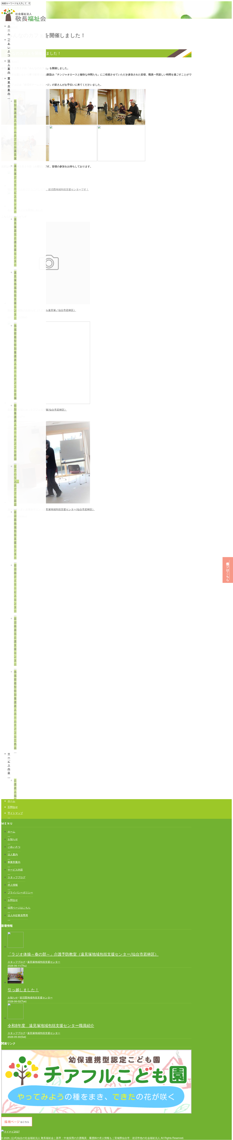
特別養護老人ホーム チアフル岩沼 (15, 432)
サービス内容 (9, 763)
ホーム (9, 29)
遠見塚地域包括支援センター (15, 295)
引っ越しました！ (23, 990)
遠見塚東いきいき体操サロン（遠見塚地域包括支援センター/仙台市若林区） (51, 509)
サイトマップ (15, 813)
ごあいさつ (9, 47)
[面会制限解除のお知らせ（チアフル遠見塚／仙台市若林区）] (49, 303)
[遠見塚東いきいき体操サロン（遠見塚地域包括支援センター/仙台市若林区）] (49, 502)
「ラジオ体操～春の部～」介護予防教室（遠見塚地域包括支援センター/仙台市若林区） (83, 954)
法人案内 (9, 66)
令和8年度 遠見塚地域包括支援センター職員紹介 (51, 1025)
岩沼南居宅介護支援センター (15, 641)
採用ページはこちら (228, 570)
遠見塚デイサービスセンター (15, 188)
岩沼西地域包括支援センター (15, 534)
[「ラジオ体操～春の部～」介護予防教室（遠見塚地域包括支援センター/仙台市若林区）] (15, 947)
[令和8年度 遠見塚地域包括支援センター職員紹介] (15, 1018)
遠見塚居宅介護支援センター (15, 242)
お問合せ (13, 807)
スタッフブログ (16, 962)
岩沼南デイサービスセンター (15, 588)
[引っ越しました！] (15, 982)
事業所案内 (9, 86)
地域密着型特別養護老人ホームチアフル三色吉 (15, 710)
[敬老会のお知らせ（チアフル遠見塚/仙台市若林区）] (49, 403)
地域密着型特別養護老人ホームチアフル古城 (15, 362)
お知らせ (13, 997)
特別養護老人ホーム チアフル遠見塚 (15, 129)
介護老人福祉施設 (15, 794)
